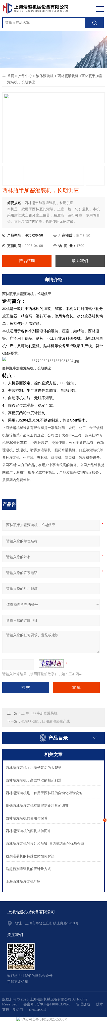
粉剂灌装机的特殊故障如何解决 (30, 856)
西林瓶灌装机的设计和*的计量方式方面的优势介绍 (45, 844)
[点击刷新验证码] (51, 663)
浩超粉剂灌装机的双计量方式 (28, 869)
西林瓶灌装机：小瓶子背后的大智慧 (33, 768)
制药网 (18, 1009)
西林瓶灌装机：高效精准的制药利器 (33, 780)
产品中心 (25, 76)
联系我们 (80, 261)
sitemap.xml (37, 1009)
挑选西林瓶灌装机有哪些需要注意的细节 (37, 806)
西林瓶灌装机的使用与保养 (27, 818)
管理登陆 (83, 1004)
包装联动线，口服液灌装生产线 (45, 721)
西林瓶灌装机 (67, 76)
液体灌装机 (45, 76)
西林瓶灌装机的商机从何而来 (28, 831)
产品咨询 (27, 261)
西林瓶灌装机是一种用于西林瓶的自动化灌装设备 (44, 793)
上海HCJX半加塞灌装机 (39, 713)
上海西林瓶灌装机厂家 (23, 881)
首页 (10, 76)
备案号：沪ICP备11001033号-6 (46, 1004)
